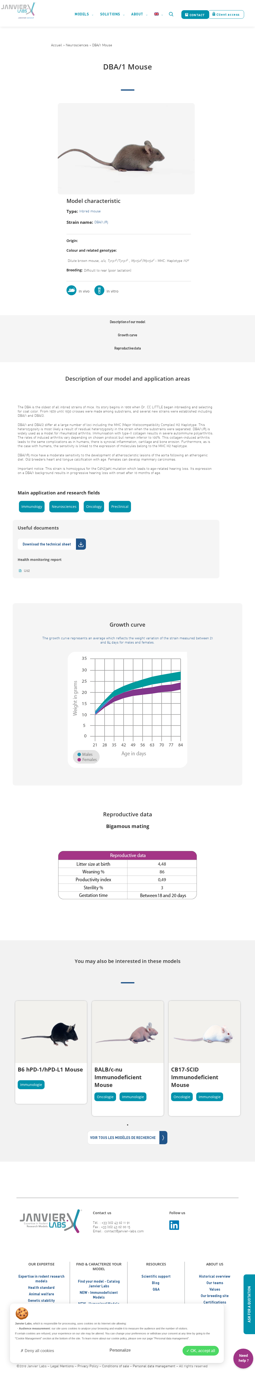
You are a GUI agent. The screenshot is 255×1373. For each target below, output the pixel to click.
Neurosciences (77, 45)
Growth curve (127, 335)
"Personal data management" (171, 1338)
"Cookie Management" (28, 1338)
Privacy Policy (87, 1366)
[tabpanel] (51, 1052)
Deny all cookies (39, 1351)
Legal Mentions (62, 1366)
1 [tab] (127, 1124)
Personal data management (154, 1366)
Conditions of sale (115, 1366)
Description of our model (127, 322)
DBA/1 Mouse (102, 45)
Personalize (120, 1350)
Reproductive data (127, 348)
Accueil (56, 45)
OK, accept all (202, 1351)
